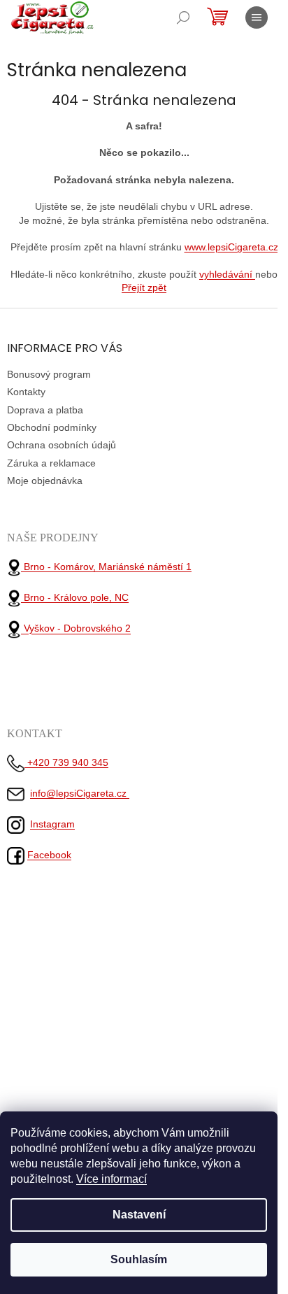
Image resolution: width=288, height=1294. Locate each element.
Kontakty (26, 391)
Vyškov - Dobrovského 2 (76, 628)
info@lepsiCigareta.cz (79, 793)
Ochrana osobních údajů (61, 444)
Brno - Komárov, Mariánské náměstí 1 (106, 566)
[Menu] (257, 17)
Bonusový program (49, 374)
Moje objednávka (44, 480)
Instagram (52, 824)
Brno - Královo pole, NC (75, 597)
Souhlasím (138, 1259)
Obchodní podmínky (51, 427)
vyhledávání (227, 274)
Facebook (49, 854)
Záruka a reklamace (51, 463)
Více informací (111, 1179)
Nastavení (139, 1215)
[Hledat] (183, 17)
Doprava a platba (45, 409)
